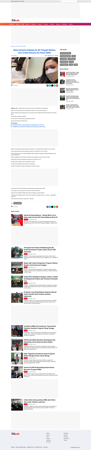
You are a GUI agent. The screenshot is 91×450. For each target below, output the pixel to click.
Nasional (18, 24)
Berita (26, 254)
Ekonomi (28, 24)
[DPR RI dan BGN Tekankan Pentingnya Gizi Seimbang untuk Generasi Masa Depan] (17, 345)
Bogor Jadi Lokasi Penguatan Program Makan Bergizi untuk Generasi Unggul (72, 89)
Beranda (13, 46)
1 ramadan (63, 59)
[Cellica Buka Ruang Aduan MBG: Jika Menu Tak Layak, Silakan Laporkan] (17, 405)
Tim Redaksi (14, 55)
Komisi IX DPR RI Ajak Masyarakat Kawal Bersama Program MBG (39, 368)
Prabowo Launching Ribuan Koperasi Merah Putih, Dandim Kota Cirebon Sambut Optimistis (72, 106)
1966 (71, 64)
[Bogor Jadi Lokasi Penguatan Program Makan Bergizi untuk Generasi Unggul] (62, 90)
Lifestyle (71, 24)
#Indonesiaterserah (65, 53)
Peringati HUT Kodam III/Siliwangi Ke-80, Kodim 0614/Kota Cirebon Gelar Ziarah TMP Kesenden (72, 81)
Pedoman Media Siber (21, 447)
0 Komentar (15, 85)
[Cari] (78, 1)
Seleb (24, 46)
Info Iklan (45, 447)
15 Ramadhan (64, 62)
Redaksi (13, 447)
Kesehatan (33, 24)
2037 (76, 64)
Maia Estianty (17, 203)
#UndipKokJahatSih (65, 56)
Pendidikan (45, 24)
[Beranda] (9, 24)
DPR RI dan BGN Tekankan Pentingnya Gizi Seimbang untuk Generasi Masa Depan (39, 341)
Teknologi (52, 24)
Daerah (12, 24)
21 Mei (71, 62)
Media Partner (39, 447)
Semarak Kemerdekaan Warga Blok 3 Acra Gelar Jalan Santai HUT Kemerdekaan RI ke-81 (72, 73)
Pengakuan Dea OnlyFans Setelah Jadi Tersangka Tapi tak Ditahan (29, 126)
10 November (71, 59)
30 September (64, 64)
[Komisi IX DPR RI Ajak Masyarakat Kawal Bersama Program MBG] (17, 372)
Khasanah (40, 24)
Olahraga (58, 24)
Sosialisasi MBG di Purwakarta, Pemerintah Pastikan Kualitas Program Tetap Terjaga (40, 327)
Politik (22, 24)
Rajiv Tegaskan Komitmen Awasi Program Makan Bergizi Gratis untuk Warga (39, 355)
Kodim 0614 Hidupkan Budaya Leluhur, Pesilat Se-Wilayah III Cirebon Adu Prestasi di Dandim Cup (72, 97)
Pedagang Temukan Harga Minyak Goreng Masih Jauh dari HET (28, 125)
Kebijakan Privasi (31, 447)
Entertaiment (64, 24)
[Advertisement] (45, 11)
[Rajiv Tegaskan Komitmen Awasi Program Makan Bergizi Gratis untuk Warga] (17, 358)
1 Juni (73, 56)
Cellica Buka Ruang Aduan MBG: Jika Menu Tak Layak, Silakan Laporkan (39, 401)
